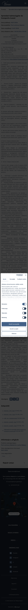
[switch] (24, 308)
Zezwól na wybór (14, 328)
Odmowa (14, 333)
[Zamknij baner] (25, 275)
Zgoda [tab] (4, 279)
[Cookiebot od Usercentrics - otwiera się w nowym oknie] (17, 275)
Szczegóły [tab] (12, 279)
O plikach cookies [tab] (21, 279)
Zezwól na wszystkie (14, 324)
